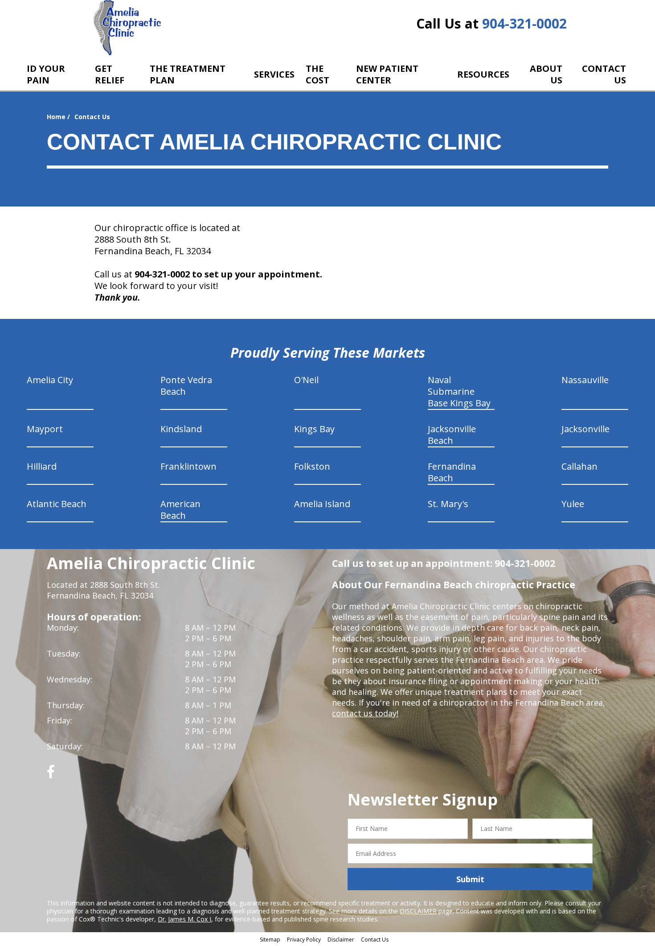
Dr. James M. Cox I (184, 919)
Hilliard (42, 466)
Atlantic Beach (56, 504)
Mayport (45, 429)
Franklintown (188, 466)
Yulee (572, 504)
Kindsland (181, 429)
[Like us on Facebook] (50, 775)
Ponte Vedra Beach (186, 385)
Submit (470, 879)
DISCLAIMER (418, 911)
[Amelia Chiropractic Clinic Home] (127, 28)
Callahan (579, 466)
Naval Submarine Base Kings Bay (459, 391)
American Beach (180, 509)
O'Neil (306, 380)
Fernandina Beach (452, 472)
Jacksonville (585, 429)
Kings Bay (314, 429)
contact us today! (365, 713)
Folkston (312, 466)
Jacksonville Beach (452, 434)
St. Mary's (448, 504)
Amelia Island (322, 504)
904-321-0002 (524, 23)
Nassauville (585, 380)
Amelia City (50, 380)
